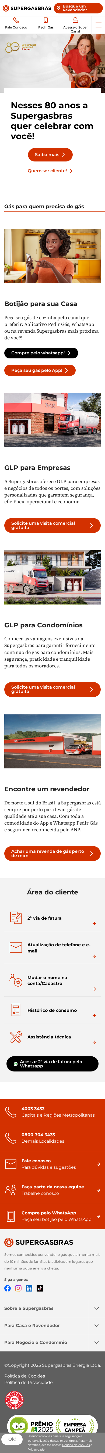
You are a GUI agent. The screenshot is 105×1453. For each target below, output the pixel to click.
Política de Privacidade (28, 1382)
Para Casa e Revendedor (32, 1325)
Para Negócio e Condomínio (35, 1342)
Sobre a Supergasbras (29, 1308)
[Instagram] (18, 1287)
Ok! (12, 1439)
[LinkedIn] (29, 1287)
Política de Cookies (24, 1376)
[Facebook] (7, 1287)
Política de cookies (76, 1445)
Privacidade (36, 1449)
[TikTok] (40, 1287)
